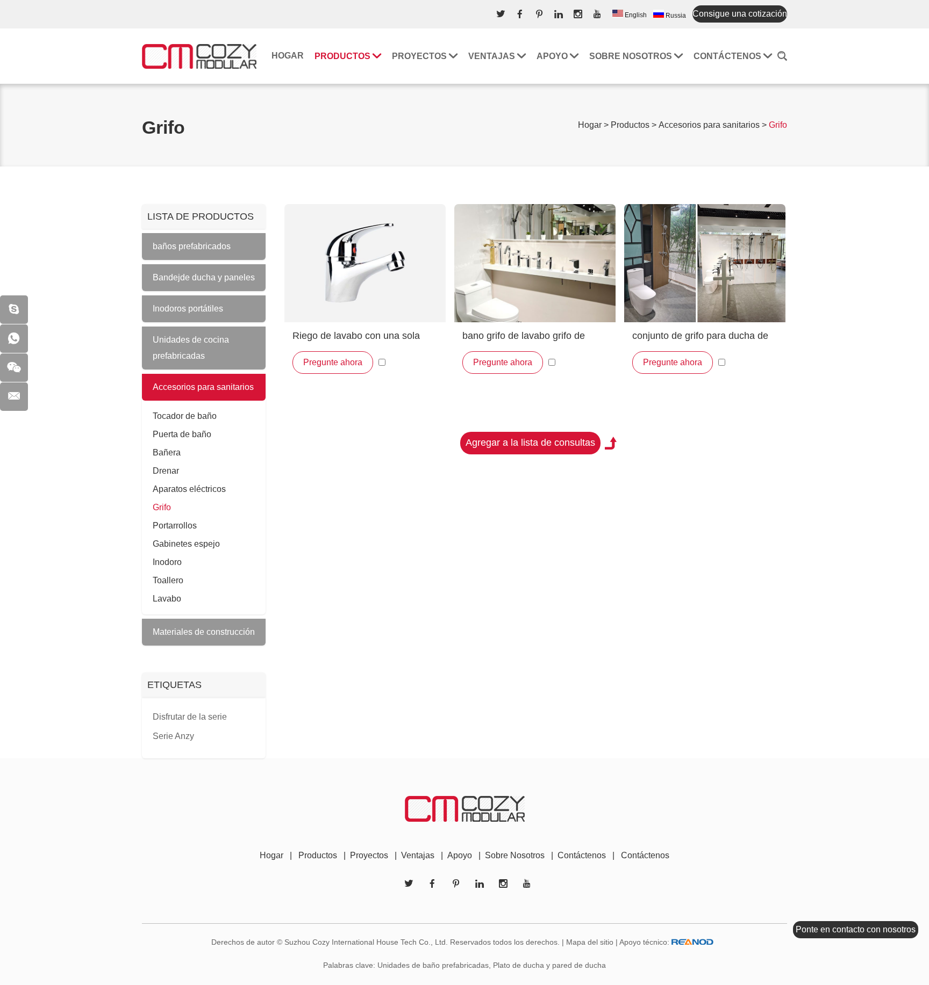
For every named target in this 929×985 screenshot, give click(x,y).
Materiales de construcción (204, 631)
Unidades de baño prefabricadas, (434, 965)
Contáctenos (728, 56)
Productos (344, 56)
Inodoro (167, 562)
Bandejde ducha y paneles (204, 277)
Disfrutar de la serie (190, 716)
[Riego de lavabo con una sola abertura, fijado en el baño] (365, 263)
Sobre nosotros (631, 56)
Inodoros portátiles (188, 308)
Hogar (287, 55)
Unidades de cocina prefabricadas (191, 347)
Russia (675, 15)
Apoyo (553, 56)
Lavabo (167, 598)
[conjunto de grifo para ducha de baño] (704, 263)
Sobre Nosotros (515, 855)
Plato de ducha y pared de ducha (549, 965)
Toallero (168, 580)
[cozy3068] (14, 309)
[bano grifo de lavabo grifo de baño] (535, 263)
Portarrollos (175, 525)
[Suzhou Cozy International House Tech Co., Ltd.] (199, 55)
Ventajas (492, 56)
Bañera (167, 452)
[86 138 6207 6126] (14, 338)
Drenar (166, 470)
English (635, 15)
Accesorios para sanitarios (709, 124)
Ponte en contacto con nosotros (856, 929)
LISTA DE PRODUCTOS (200, 216)
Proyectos (420, 56)
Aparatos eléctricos (189, 489)
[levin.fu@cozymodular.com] (14, 396)
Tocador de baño (185, 416)
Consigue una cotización (739, 13)
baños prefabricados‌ (192, 246)
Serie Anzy (173, 736)
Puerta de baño (182, 434)
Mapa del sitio (589, 942)
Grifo (162, 507)
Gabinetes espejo (186, 543)
